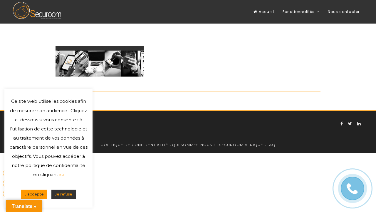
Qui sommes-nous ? (194, 145)
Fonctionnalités (299, 11)
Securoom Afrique (241, 145)
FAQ (271, 145)
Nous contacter (344, 11)
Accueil (266, 11)
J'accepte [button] (34, 194)
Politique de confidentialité (134, 145)
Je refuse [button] (63, 194)
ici (61, 174)
